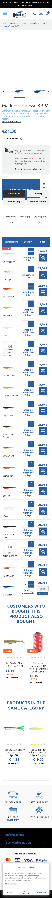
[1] (8, 657)
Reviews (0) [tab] (14, 201)
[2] (11, 657)
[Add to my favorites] (46, 197)
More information (11, 121)
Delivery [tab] (38, 193)
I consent (41, 893)
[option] (16, 92)
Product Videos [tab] (38, 201)
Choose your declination (21, 189)
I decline (10, 893)
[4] (17, 657)
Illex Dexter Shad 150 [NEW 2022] (14, 664)
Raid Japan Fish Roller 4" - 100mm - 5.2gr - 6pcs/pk (38, 752)
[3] (14, 657)
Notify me (43, 593)
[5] (20, 657)
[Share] (44, 184)
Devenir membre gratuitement (29, 169)
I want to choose (26, 893)
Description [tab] (14, 193)
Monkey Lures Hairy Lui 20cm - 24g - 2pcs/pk (14, 752)
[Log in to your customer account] (41, 13)
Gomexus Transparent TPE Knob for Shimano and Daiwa (38, 667)
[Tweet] (44, 188)
